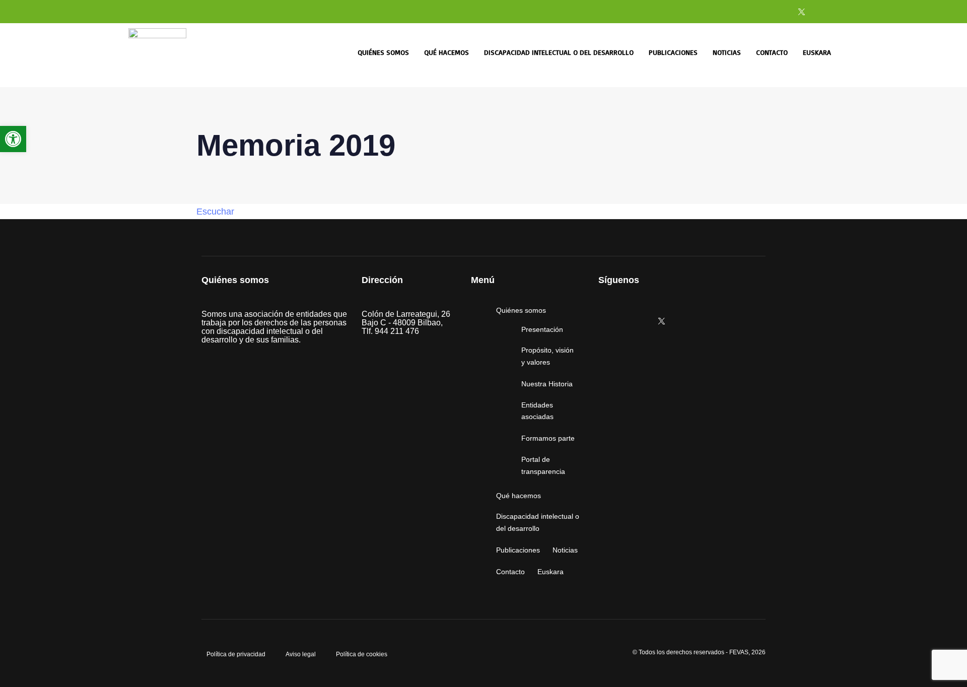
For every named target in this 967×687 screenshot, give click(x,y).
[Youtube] (827, 11)
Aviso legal (301, 654)
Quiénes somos (383, 52)
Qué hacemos (446, 52)
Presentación (542, 329)
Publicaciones (673, 52)
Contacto (772, 52)
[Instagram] (750, 11)
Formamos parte (548, 438)
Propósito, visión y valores (547, 356)
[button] (13, 139)
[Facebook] (775, 11)
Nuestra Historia (547, 384)
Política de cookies (361, 654)
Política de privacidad (235, 654)
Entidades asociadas (537, 411)
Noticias (727, 52)
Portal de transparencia (543, 465)
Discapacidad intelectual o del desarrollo (559, 52)
